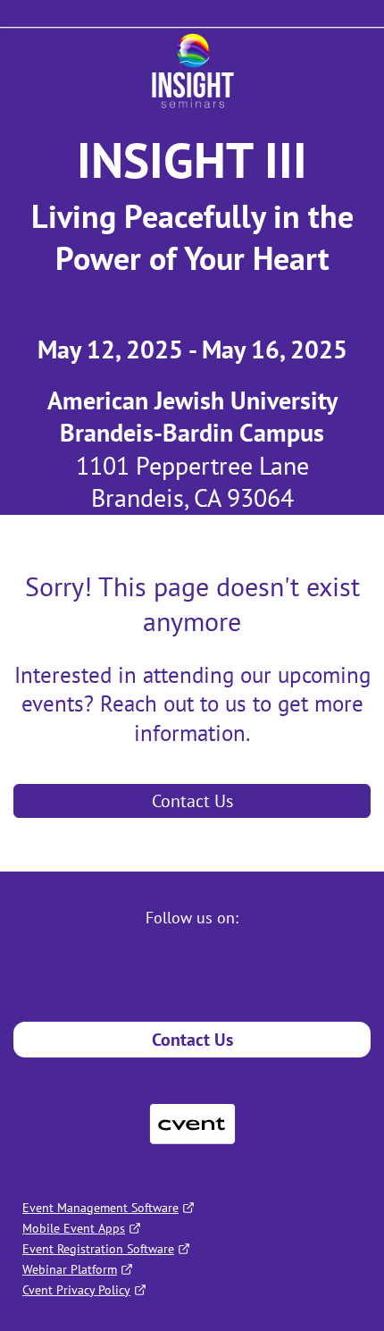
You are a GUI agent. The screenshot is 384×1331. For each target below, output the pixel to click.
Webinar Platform (69, 1269)
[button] (174, 944)
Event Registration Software (98, 1249)
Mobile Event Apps (73, 1228)
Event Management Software (100, 1208)
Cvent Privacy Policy (76, 1290)
